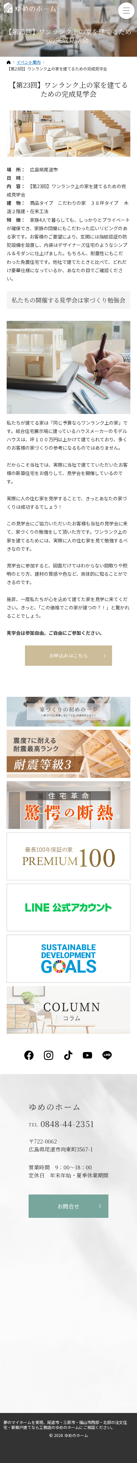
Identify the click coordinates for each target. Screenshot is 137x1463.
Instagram (49, 1055)
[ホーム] (9, 62)
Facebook (29, 1055)
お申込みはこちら (68, 655)
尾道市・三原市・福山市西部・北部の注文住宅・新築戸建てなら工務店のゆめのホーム (65, 1424)
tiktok (69, 1055)
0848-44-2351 (67, 1124)
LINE (107, 1055)
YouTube (88, 1055)
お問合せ (69, 1206)
